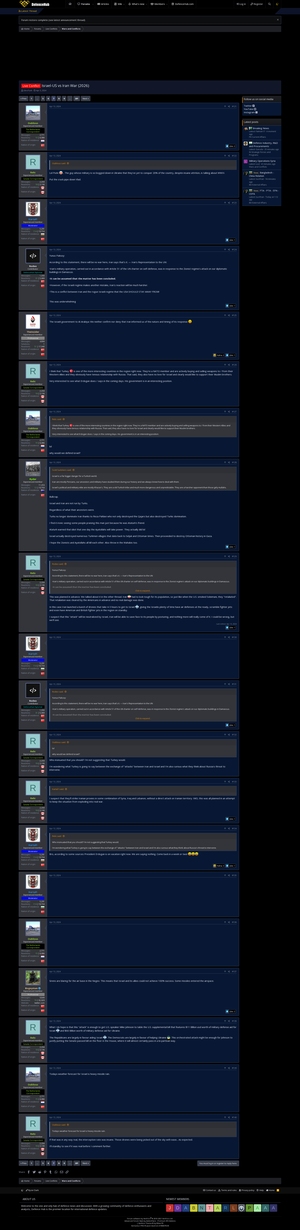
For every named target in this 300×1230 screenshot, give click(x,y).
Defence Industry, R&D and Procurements (263, 144)
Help (261, 1190)
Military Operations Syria (262, 160)
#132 (234, 734)
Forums (85, 3)
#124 (234, 249)
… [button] (37, 98)
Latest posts (251, 122)
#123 (234, 202)
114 (35, 231)
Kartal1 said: (58, 789)
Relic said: (57, 419)
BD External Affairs (258, 184)
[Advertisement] (150, 57)
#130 (234, 637)
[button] (93, 4)
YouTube (249, 109)
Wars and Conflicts (258, 166)
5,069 (42, 278)
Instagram (249, 112)
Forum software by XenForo (150, 1218)
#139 (234, 1068)
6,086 (42, 137)
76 (35, 1000)
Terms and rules (229, 1190)
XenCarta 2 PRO (137, 1226)
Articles (105, 3)
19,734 (42, 231)
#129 (234, 556)
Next (85, 98)
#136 (234, 922)
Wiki (120, 3)
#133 (234, 781)
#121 (234, 106)
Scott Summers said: (61, 470)
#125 (234, 315)
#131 (234, 684)
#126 (234, 364)
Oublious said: (59, 163)
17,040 (42, 346)
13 (35, 487)
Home (70, 4)
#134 (234, 828)
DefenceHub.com (184, 3)
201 (76, 98)
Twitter (248, 105)
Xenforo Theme (150, 1223)
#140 (234, 1117)
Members (159, 3)
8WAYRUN (165, 1226)
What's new (138, 3)
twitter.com (40, 1003)
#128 (234, 462)
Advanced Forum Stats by (150, 1221)
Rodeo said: (57, 564)
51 (35, 346)
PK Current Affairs (257, 137)
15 (36, 137)
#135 (234, 875)
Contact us (211, 1190)
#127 (234, 411)
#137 (234, 971)
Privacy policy (248, 1190)
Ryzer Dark (33, 1190)
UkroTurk (27, 90)
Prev (24, 98)
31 (36, 278)
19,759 (42, 487)
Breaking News (261, 128)
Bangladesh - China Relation (261, 174)
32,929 (42, 1000)
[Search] (269, 4)
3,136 (42, 184)
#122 (234, 155)
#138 (234, 1021)
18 (36, 184)
